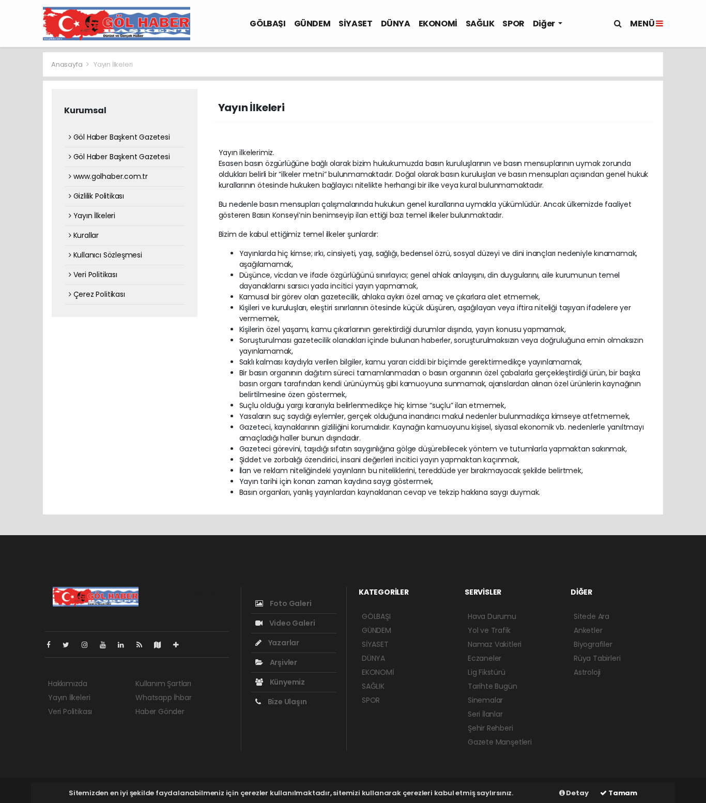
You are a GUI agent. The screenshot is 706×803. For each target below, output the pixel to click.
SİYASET (355, 23)
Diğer (545, 23)
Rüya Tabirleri (597, 658)
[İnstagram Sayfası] (89, 645)
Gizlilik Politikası (97, 196)
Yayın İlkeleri (93, 215)
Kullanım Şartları (163, 683)
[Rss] (143, 645)
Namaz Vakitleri (494, 644)
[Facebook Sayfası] (53, 645)
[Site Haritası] (162, 645)
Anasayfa (67, 64)
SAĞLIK (480, 23)
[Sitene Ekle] (180, 645)
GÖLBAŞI (267, 23)
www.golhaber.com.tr (109, 176)
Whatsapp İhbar (163, 697)
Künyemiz (286, 682)
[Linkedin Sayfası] (125, 645)
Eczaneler (484, 658)
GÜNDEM (312, 23)
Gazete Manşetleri (500, 742)
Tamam (622, 793)
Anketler (588, 630)
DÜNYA (395, 23)
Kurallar (85, 235)
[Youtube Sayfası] (107, 645)
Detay (577, 793)
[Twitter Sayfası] (70, 645)
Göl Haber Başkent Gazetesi (120, 137)
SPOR (513, 23)
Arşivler (282, 662)
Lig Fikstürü (486, 672)
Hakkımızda (67, 683)
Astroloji (587, 672)
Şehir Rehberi (490, 728)
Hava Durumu (492, 616)
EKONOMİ (438, 23)
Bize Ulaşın (286, 701)
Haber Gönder (160, 711)
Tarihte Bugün (492, 686)
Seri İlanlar (485, 714)
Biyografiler (593, 644)
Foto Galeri (290, 603)
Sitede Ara (591, 616)
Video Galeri (291, 623)
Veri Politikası (94, 274)
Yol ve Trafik (489, 630)
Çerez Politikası (98, 294)
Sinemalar (485, 700)
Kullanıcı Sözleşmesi (106, 255)
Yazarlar (283, 643)
